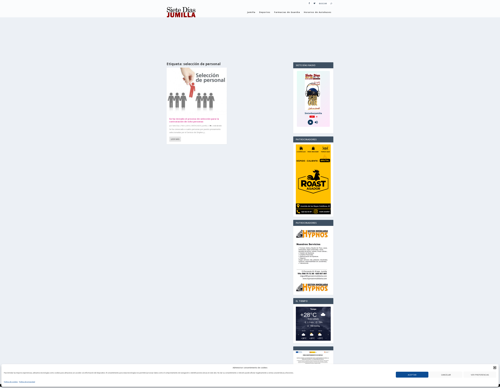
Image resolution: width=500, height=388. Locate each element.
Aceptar (412, 374)
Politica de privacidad (27, 382)
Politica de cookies (11, 382)
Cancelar (446, 374)
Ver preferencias (480, 374)
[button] (494, 367)
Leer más (175, 139)
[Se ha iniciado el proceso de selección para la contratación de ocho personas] (197, 91)
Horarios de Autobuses (317, 12)
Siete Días (176, 126)
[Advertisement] (250, 37)
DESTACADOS (196, 126)
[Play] (310, 122)
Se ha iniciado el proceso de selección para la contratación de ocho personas (194, 120)
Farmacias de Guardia (287, 12)
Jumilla (251, 12)
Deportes (264, 12)
